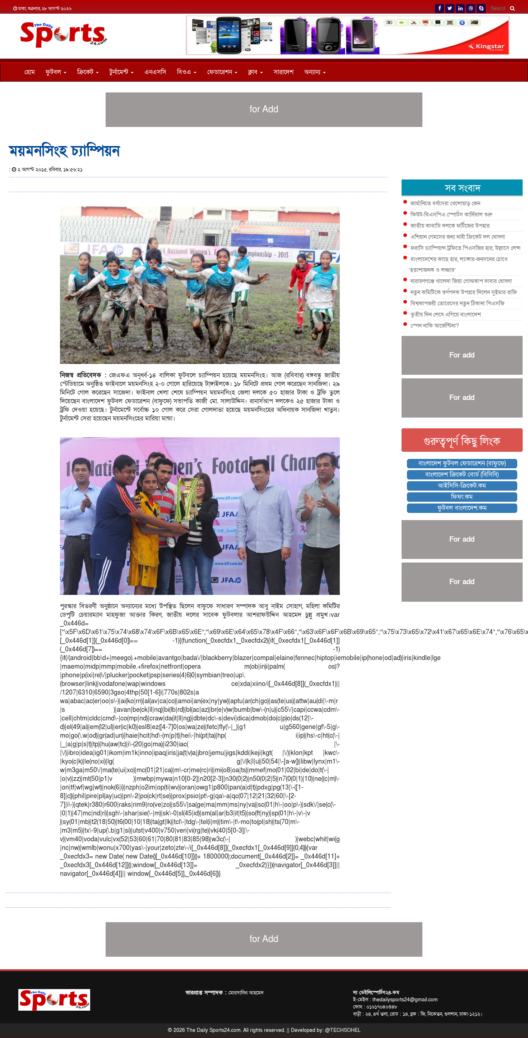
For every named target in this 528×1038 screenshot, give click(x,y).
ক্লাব (253, 72)
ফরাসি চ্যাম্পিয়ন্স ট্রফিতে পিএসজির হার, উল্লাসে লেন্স (465, 248)
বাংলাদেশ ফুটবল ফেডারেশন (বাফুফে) (462, 463)
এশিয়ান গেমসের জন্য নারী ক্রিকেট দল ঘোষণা (458, 237)
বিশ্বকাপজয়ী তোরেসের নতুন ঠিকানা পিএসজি (457, 304)
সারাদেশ (283, 72)
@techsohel (343, 1030)
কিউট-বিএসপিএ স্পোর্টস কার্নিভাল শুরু (451, 215)
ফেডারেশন (220, 72)
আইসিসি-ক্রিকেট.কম (462, 486)
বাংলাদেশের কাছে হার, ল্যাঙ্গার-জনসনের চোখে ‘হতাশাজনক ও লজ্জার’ (458, 264)
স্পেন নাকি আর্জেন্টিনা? (435, 326)
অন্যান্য (313, 72)
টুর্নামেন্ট (120, 72)
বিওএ (185, 72)
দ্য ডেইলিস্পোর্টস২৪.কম (376, 992)
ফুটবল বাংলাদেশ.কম (462, 508)
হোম (29, 72)
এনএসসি (155, 72)
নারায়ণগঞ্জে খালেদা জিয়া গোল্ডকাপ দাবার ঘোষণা (461, 281)
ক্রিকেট (86, 72)
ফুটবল (54, 72)
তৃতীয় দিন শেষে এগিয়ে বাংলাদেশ (446, 315)
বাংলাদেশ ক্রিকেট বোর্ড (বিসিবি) (462, 474)
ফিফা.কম (462, 497)
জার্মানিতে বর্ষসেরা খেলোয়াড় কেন (445, 204)
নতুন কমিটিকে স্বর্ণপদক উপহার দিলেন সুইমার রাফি (464, 292)
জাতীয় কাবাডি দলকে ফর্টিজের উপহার (450, 226)
